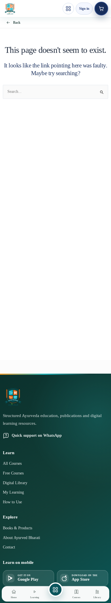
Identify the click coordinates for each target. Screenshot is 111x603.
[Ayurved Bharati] (10, 8)
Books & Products (17, 528)
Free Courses (13, 473)
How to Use (12, 502)
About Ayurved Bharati (21, 538)
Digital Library (15, 483)
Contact (9, 547)
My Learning (13, 492)
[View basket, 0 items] (101, 8)
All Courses (12, 463)
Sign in (84, 9)
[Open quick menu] (68, 8)
